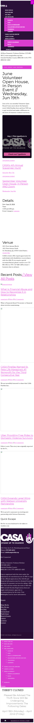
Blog (9, 675)
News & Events (9, 671)
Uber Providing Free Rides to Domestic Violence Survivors (17, 436)
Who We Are (8, 643)
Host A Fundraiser (14, 655)
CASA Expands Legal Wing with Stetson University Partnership (15, 501)
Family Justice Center (12, 666)
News (11, 299)
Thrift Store (9, 668)
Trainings (11, 660)
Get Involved (8, 648)
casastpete (4, 299)
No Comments (19, 299)
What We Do (8, 641)
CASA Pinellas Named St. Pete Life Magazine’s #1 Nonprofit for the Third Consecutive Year (14, 370)
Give (9, 653)
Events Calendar (14, 673)
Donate (10, 650)
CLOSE (32, 2)
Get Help (7, 646)
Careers (11, 662)
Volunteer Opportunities (17, 657)
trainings (16, 211)
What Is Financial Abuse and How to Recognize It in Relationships (16, 292)
